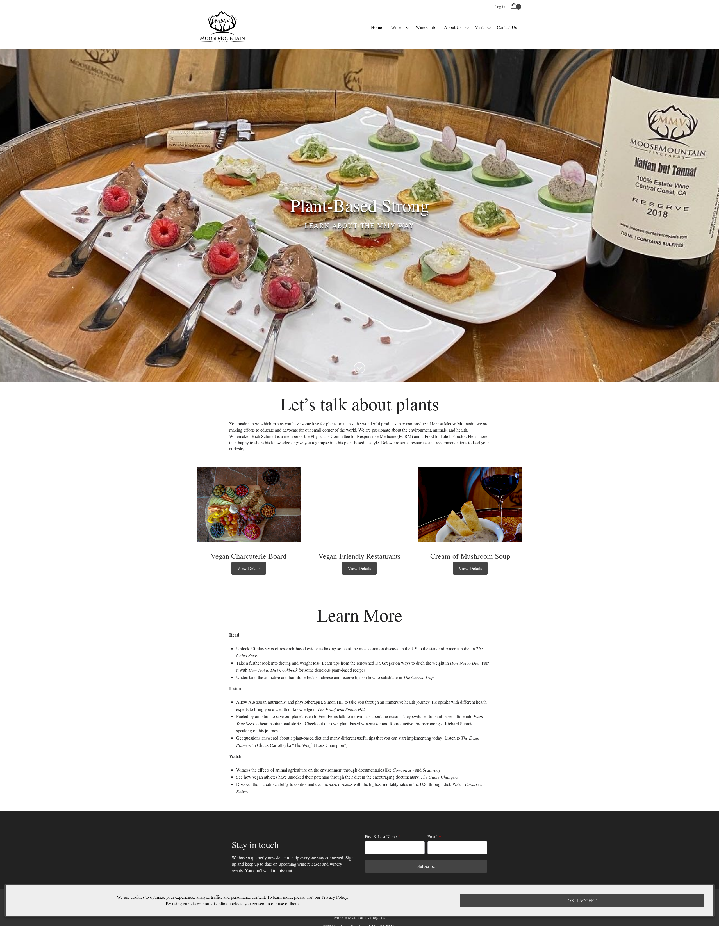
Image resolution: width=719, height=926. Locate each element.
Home (376, 27)
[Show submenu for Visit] (489, 27)
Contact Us (507, 27)
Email (432, 836)
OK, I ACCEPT (582, 900)
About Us (452, 27)
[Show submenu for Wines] (407, 27)
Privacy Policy (334, 897)
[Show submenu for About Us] (467, 27)
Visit (479, 27)
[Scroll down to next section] (359, 367)
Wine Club (425, 27)
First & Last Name (381, 836)
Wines (396, 27)
